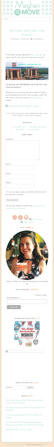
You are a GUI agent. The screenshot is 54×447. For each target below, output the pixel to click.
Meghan (16, 39)
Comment (10, 139)
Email (8, 173)
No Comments (37, 39)
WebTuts (44, 444)
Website (8, 182)
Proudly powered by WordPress (15, 444)
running (37, 115)
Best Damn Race (37, 54)
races (31, 115)
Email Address (13, 298)
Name (8, 164)
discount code (22, 115)
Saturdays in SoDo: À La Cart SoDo (19, 429)
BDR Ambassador (32, 113)
